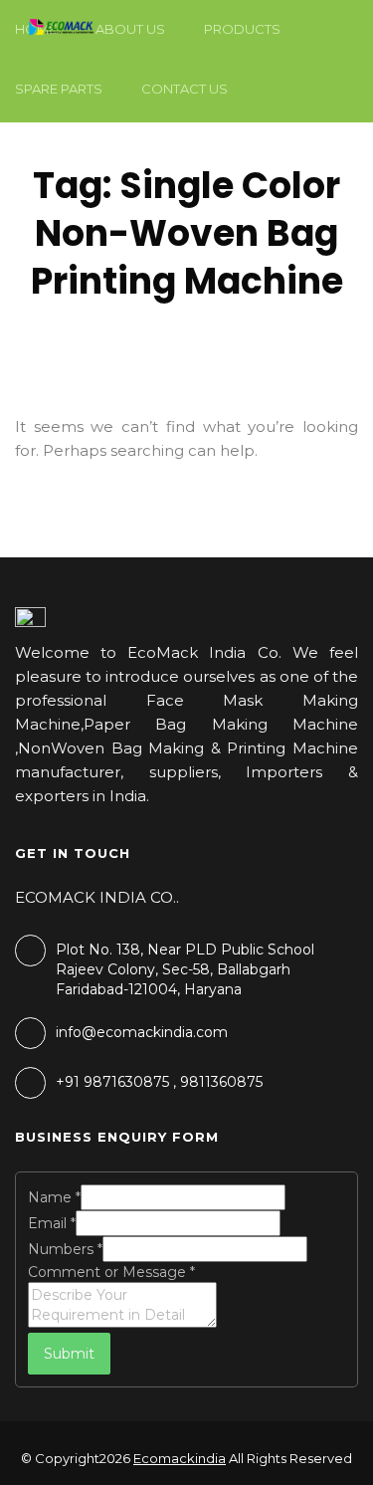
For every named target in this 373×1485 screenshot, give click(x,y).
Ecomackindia (179, 1458)
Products (242, 29)
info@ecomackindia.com (142, 1032)
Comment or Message (111, 1272)
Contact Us (184, 89)
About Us (130, 29)
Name (54, 1197)
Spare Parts (58, 89)
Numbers (65, 1249)
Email (52, 1223)
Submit (69, 1354)
